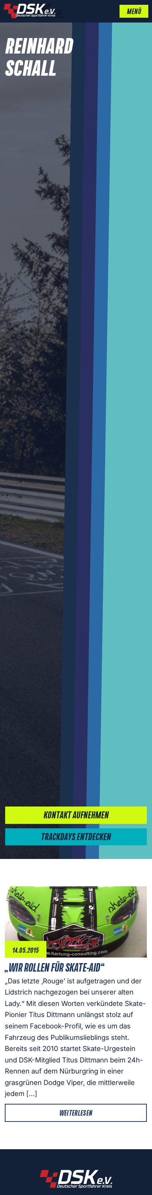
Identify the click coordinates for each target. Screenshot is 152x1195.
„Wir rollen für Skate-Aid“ (54, 968)
